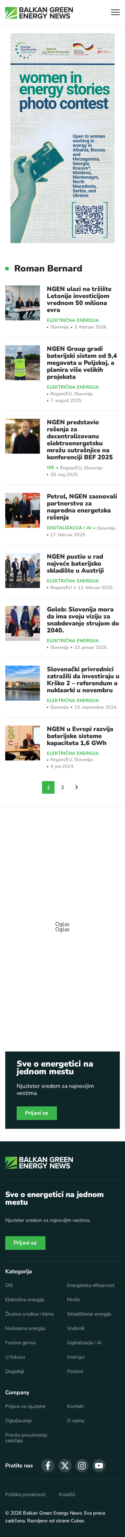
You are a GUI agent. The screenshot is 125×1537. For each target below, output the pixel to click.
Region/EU (61, 394)
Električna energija (73, 321)
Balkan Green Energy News (52, 1513)
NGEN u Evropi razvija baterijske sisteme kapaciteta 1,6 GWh (80, 735)
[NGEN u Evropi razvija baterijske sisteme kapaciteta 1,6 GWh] (22, 742)
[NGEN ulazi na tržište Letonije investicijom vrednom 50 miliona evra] (22, 302)
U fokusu (15, 1357)
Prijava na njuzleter (25, 1406)
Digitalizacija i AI (69, 528)
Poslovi (75, 1371)
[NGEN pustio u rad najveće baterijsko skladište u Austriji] (22, 570)
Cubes (77, 1520)
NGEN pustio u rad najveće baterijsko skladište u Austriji (75, 563)
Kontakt (75, 1406)
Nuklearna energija (25, 1328)
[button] (115, 13)
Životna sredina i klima (29, 1314)
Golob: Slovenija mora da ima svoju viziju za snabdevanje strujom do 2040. (83, 620)
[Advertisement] (62, 923)
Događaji (14, 1371)
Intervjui (75, 1357)
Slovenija (59, 327)
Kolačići (67, 1494)
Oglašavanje (18, 1421)
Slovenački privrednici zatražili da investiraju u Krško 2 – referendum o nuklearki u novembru (83, 680)
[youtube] (99, 1465)
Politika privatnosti (25, 1494)
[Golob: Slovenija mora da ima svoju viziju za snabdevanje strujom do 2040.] (22, 623)
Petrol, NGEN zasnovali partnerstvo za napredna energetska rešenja (82, 507)
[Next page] (76, 788)
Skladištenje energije (89, 1314)
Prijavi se (37, 1113)
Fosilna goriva (20, 1343)
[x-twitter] (65, 1465)
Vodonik (76, 1328)
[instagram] (82, 1465)
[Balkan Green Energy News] (39, 13)
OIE (51, 468)
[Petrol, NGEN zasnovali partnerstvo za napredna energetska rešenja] (22, 510)
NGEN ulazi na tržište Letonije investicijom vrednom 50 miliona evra (79, 299)
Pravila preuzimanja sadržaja (26, 1438)
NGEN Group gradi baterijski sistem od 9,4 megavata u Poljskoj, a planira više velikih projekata (82, 362)
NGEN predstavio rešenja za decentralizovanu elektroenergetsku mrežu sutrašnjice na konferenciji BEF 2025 (80, 440)
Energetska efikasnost (91, 1285)
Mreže (73, 1300)
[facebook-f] (48, 1465)
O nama (75, 1421)
